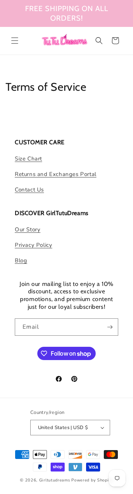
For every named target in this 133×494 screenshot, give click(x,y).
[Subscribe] (110, 327)
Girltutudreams (54, 480)
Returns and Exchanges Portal (55, 174)
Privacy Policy (33, 245)
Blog (21, 260)
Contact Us (29, 189)
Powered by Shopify (92, 480)
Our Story (27, 229)
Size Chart (28, 158)
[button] (15, 40)
